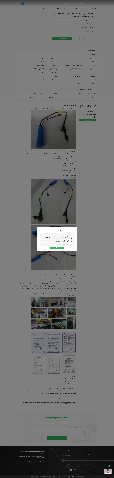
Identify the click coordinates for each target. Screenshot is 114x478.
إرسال (57, 247)
